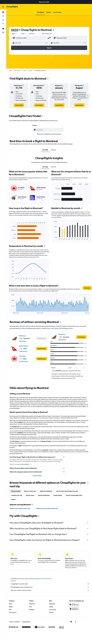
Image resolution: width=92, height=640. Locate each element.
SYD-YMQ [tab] (45, 150)
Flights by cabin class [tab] (30, 491)
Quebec (30, 70)
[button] (90, 2)
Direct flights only (47, 33)
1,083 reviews (23, 351)
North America (17, 70)
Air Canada (22, 356)
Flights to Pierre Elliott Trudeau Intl (20, 508)
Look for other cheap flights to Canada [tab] (67, 491)
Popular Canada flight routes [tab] (74, 495)
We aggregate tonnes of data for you (22, 587)
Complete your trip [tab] (16, 495)
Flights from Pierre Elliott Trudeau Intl (47, 508)
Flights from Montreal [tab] (46, 491)
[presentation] (53, 30)
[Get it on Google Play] (74, 604)
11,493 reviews (23, 361)
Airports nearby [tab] (15, 491)
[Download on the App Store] (74, 608)
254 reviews (22, 341)
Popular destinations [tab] (44, 495)
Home (10, 70)
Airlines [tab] (13, 499)
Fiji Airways (22, 335)
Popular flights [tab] (58, 495)
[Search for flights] (3, 12)
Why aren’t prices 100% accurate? (21, 590)
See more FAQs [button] (37, 475)
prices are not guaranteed (45, 578)
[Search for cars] (3, 20)
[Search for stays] (3, 16)
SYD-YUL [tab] (53, 150)
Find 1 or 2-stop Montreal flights (19, 464)
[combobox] (32, 34)
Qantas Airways (23, 346)
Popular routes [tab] (30, 495)
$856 (14, 29)
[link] (19, 105)
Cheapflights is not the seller (19, 584)
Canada (24, 70)
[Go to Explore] (3, 23)
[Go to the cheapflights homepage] (13, 7)
